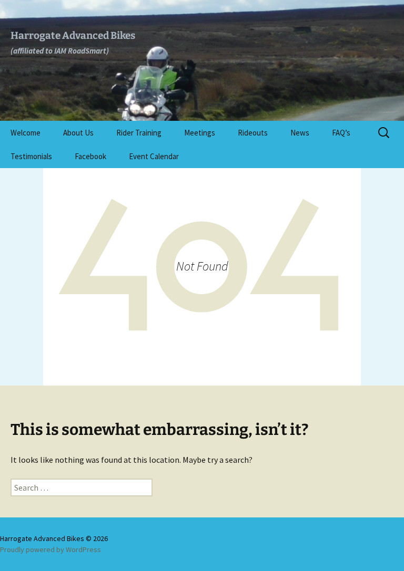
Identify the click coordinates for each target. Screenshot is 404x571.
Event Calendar (154, 156)
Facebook (90, 156)
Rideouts (253, 133)
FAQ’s (341, 133)
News (299, 133)
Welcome (26, 133)
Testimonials (31, 156)
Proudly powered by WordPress (50, 549)
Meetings (199, 133)
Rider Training (138, 133)
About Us (78, 133)
